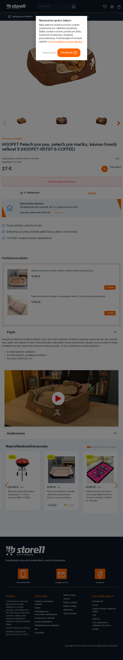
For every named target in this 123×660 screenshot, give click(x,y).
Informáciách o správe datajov (66, 42)
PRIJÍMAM (67, 52)
